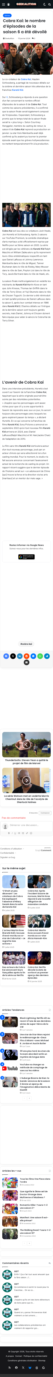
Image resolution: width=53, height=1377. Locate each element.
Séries (7, 15)
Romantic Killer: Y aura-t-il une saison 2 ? (33, 1206)
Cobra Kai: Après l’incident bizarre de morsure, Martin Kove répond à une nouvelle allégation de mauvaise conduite (39, 897)
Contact (18, 1356)
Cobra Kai (26, 79)
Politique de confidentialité (35, 1356)
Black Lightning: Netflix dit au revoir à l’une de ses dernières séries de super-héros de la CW (35, 1022)
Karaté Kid (17, 90)
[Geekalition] (26, 4)
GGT (16, 1271)
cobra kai (27, 644)
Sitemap (41, 1360)
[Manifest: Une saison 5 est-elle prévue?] (10, 1221)
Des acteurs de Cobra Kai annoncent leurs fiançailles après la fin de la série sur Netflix (13, 971)
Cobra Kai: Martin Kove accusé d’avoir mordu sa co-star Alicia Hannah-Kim (38, 934)
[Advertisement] (26, 175)
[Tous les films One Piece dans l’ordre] (10, 1183)
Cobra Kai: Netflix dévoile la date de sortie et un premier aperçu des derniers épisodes (38, 972)
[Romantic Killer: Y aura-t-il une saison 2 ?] (10, 1209)
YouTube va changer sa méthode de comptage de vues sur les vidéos (33, 1067)
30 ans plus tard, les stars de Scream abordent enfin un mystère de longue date (35, 1054)
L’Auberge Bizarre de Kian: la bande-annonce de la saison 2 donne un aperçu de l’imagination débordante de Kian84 (35, 1084)
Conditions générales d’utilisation (22, 1360)
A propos (10, 1356)
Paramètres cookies (8, 1375)
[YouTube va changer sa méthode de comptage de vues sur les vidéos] (10, 1068)
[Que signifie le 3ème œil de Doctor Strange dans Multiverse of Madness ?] (10, 1195)
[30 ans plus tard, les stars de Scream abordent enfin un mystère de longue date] (10, 1055)
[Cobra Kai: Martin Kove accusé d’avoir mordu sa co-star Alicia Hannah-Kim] (39, 921)
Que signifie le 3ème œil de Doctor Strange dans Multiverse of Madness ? (34, 1194)
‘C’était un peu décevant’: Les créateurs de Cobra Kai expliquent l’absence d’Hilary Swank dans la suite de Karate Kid (12, 898)
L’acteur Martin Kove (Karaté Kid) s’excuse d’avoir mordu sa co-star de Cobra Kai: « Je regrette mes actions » (13, 937)
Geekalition (9, 38)
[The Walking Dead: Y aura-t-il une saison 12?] (10, 1234)
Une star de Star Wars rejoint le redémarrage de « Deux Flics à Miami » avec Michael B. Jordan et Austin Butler (35, 1039)
